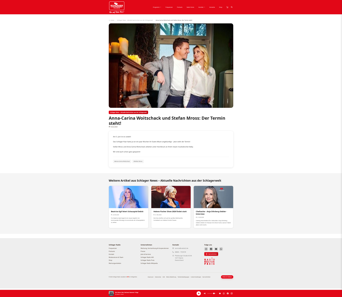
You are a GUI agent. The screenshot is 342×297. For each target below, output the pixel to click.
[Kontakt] (219, 293)
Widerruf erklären (227, 277)
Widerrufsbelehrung (171, 277)
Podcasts (179, 7)
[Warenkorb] (227, 7)
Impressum (150, 277)
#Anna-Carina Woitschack (122, 161)
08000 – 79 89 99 (180, 252)
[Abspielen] (199, 293)
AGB (164, 277)
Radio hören (190, 7)
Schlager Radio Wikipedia (149, 263)
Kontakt (111, 254)
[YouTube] (216, 249)
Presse (143, 251)
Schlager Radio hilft (147, 257)
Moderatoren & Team (116, 257)
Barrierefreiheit (212, 254)
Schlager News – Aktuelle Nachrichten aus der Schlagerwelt (135, 20)
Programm (156, 7)
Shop (220, 7)
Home (112, 20)
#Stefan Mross (138, 161)
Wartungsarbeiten (115, 263)
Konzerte (212, 7)
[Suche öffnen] (231, 7)
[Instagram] (206, 249)
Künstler (201, 7)
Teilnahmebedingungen (183, 277)
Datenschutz (158, 277)
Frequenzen (169, 7)
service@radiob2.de (181, 248)
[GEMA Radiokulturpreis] (209, 261)
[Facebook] (211, 249)
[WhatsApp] (221, 249)
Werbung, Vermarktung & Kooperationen (155, 248)
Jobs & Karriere (146, 254)
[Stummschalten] (205, 293)
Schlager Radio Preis (147, 260)
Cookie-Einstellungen (196, 277)
